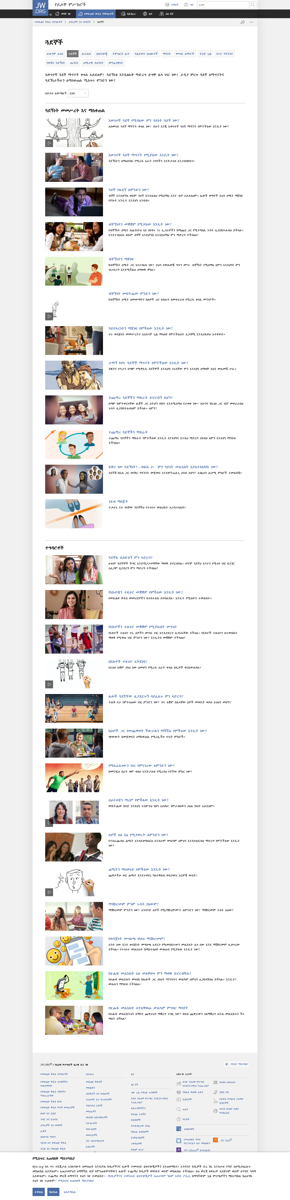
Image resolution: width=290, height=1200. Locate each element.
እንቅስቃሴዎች (138, 1137)
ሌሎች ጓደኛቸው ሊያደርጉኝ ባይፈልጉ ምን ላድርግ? (146, 696)
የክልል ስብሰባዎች (140, 1132)
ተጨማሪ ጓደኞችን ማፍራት (128, 432)
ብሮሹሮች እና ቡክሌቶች (98, 1093)
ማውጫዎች (91, 1129)
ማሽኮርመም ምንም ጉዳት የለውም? (134, 904)
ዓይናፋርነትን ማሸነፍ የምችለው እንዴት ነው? (141, 328)
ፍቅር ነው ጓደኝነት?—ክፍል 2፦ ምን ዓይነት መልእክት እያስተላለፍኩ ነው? (163, 467)
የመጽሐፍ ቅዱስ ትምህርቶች (48, 22)
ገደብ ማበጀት (118, 501)
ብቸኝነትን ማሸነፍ (121, 259)
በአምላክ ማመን (48, 1137)
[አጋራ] (242, 22)
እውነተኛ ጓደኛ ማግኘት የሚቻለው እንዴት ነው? (144, 155)
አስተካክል (70, 1191)
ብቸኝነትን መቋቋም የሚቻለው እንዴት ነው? (140, 224)
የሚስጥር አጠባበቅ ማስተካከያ (76, 1180)
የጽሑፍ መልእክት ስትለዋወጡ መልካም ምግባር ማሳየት (148, 1008)
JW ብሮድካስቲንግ (95, 1141)
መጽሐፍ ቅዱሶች (94, 1082)
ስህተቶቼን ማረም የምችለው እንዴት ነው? (139, 800)
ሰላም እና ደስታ (48, 1113)
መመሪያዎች (91, 1135)
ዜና (132, 1074)
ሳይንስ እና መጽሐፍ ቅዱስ (53, 1143)
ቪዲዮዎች (90, 1147)
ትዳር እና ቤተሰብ (49, 1119)
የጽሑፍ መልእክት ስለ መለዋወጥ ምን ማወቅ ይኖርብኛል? (150, 973)
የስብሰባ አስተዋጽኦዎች (97, 1117)
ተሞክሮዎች (136, 1143)
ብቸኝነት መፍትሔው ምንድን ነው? (134, 294)
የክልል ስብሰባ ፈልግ (189, 1093)
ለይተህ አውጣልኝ (55, 93)
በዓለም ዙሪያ (137, 1149)
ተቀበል (38, 1191)
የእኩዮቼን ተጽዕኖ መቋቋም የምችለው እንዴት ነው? (146, 592)
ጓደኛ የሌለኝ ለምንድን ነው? (129, 190)
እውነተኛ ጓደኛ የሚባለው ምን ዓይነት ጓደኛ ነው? (144, 120)
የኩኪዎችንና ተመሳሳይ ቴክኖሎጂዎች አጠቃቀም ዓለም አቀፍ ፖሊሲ (149, 1175)
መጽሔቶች (91, 1111)
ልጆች (43, 1131)
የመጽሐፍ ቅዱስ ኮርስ (51, 1101)
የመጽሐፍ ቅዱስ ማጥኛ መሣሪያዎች (57, 1107)
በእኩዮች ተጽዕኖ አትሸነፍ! (128, 661)
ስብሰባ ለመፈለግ (224, 1083)
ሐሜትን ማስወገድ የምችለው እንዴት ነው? (139, 869)
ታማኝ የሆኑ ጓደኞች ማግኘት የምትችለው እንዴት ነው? (148, 363)
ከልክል (53, 1191)
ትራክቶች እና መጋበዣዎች (99, 1099)
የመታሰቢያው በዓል (140, 1126)
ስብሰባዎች (136, 1120)
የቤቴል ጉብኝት (138, 1114)
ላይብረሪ (90, 1074)
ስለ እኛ (134, 1084)
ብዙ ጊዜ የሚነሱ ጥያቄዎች (144, 1092)
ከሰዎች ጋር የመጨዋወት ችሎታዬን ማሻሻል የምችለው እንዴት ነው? (158, 731)
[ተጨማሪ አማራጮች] (251, 22)
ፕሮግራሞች (91, 1123)
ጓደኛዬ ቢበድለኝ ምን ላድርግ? (131, 557)
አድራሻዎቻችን (138, 1108)
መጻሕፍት (90, 1087)
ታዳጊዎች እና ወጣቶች (80, 22)
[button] (96, 13)
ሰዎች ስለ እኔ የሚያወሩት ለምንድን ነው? (138, 835)
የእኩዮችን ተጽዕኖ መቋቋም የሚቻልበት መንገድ (143, 627)
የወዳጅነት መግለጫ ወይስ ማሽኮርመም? (137, 939)
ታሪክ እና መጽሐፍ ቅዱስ (52, 1148)
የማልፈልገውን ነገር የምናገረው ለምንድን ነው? (142, 765)
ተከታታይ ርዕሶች (94, 1105)
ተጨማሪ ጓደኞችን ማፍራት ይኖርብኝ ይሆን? (141, 398)
